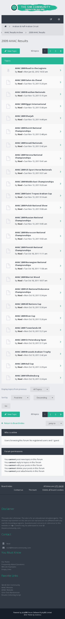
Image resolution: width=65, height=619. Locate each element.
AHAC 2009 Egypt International (30, 104)
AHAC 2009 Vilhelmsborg (27, 375)
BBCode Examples (9, 567)
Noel (20, 71)
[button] (60, 51)
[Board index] (32, 7)
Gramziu (38, 615)
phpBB (24, 612)
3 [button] (55, 51)
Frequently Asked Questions (13, 564)
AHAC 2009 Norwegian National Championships (30, 264)
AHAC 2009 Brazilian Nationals (30, 92)
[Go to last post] (60, 70)
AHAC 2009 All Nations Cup (28, 304)
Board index (7, 486)
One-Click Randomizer (11, 592)
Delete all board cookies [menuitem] (52, 490)
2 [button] (50, 51)
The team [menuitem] (33, 490)
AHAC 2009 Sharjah (24, 116)
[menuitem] (59, 19)
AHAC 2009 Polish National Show (31, 205)
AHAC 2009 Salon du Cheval (28, 80)
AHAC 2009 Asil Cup (24, 363)
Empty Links (6, 569)
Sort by (12, 397)
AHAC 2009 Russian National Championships (29, 219)
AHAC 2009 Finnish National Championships (28, 249)
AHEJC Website (7, 590)
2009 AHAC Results (37, 32)
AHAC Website (7, 587)
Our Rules (6, 562)
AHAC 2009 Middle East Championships (34, 181)
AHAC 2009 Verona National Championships (28, 156)
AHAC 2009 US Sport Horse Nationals (33, 169)
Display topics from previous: (22, 389)
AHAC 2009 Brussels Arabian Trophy (33, 351)
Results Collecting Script (11, 595)
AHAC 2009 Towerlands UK (28, 328)
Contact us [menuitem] (18, 490)
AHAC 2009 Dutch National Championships (28, 129)
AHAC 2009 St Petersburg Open (30, 339)
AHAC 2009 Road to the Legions (30, 68)
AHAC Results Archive (14, 32)
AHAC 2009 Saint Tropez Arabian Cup (33, 193)
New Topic (12, 51)
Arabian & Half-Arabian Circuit (25, 26)
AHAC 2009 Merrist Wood (27, 277)
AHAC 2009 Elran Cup (25, 316)
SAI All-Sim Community (11, 585)
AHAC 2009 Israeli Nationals (28, 143)
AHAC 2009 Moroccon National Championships (30, 234)
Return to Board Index (14, 423)
